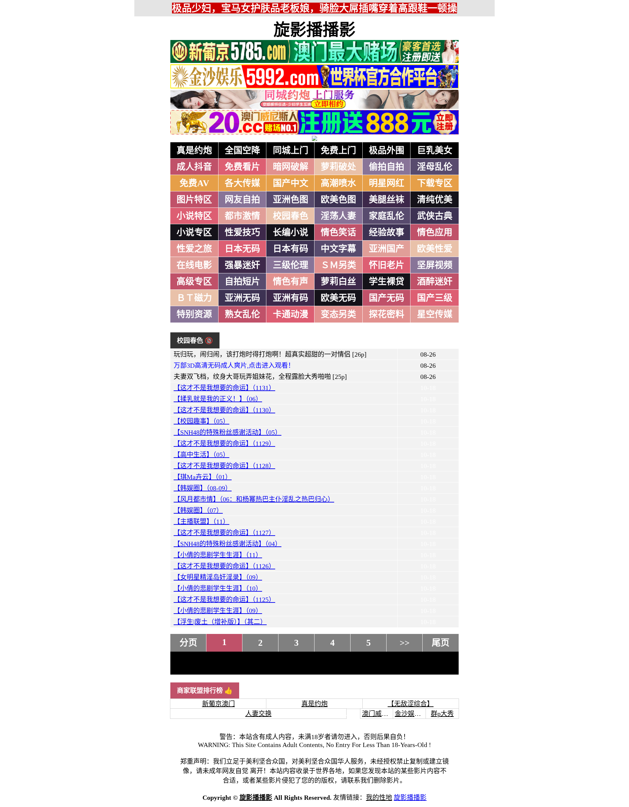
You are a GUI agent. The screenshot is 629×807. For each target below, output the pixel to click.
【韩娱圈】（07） (198, 510)
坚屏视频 (434, 265)
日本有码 (290, 249)
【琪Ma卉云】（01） (203, 477)
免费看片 (242, 167)
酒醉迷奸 (434, 281)
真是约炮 (194, 150)
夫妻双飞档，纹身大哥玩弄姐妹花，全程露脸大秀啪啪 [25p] (260, 376)
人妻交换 (258, 713)
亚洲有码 (290, 298)
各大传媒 (242, 183)
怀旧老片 (386, 265)
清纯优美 (434, 200)
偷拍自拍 (386, 167)
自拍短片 (242, 281)
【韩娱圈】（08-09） (203, 488)
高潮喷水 (338, 183)
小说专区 (194, 232)
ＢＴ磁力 (194, 298)
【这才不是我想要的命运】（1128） (224, 465)
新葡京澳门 (218, 703)
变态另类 (338, 314)
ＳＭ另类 (338, 265)
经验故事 (386, 232)
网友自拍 (242, 200)
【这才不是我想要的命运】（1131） (224, 387)
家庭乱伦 (386, 216)
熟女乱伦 (242, 314)
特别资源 (194, 314)
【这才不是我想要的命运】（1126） (224, 566)
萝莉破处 (338, 167)
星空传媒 (434, 314)
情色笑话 (338, 232)
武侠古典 (434, 216)
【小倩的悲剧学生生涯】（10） (218, 588)
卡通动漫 (290, 314)
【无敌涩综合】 (410, 703)
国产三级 (434, 298)
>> (405, 643)
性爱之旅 (194, 249)
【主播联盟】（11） (201, 521)
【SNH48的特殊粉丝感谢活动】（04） (227, 543)
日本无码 (242, 249)
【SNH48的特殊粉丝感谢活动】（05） (227, 432)
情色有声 (290, 281)
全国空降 (242, 150)
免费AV (194, 183)
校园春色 (290, 216)
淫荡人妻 (338, 216)
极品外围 (386, 150)
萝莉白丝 (338, 281)
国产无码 (386, 298)
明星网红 (386, 183)
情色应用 (434, 232)
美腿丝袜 (386, 200)
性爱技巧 (242, 232)
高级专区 (194, 281)
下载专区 (434, 183)
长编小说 (290, 232)
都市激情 (242, 216)
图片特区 (194, 200)
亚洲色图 (290, 200)
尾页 (440, 643)
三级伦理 (290, 265)
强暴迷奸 (242, 265)
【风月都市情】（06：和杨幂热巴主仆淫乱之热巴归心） (254, 499)
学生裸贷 (386, 281)
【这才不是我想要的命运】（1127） (224, 532)
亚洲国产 (386, 249)
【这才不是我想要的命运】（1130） (224, 410)
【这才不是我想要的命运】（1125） (224, 599)
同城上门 (290, 150)
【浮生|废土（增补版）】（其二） (220, 621)
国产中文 (290, 183)
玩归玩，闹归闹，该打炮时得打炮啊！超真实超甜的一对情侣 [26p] (270, 354)
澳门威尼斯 (378, 713)
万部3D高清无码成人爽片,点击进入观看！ (234, 365)
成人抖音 (194, 167)
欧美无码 (338, 298)
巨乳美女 (434, 150)
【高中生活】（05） (201, 454)
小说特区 (194, 216)
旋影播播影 (314, 30)
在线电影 (194, 265)
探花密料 (386, 314)
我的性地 (379, 797)
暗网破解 (290, 167)
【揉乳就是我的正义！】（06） (218, 399)
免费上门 (338, 150)
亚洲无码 (242, 298)
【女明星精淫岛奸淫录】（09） (218, 577)
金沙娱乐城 (411, 713)
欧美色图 (338, 200)
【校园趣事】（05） (201, 421)
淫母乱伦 (434, 167)
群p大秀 (442, 713)
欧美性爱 (434, 249)
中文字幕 (338, 249)
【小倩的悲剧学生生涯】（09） (218, 610)
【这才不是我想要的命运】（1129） (224, 443)
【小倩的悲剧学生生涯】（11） (218, 555)
